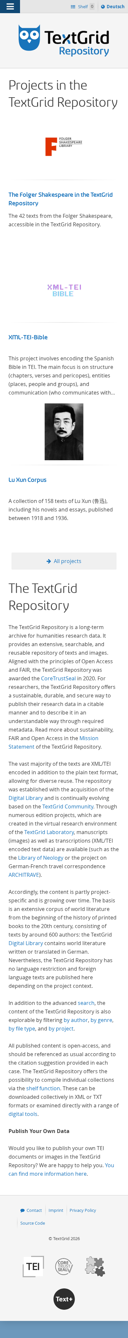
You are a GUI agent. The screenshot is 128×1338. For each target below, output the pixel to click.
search (86, 1003)
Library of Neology (40, 857)
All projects (67, 561)
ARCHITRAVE (24, 874)
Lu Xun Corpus (28, 480)
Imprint (56, 1210)
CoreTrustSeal (58, 678)
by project (61, 1028)
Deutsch (116, 8)
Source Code (32, 1223)
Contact (34, 1210)
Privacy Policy (83, 1210)
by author (76, 1020)
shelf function (43, 1088)
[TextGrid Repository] (64, 25)
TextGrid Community (67, 806)
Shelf (85, 7)
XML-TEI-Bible (28, 337)
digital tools (23, 1114)
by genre (101, 1020)
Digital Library (26, 798)
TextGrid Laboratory (49, 832)
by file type (22, 1028)
